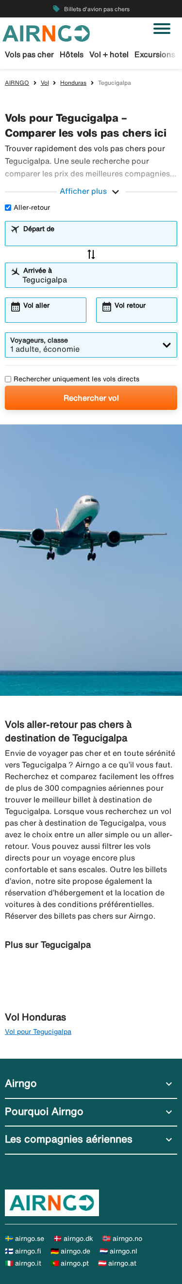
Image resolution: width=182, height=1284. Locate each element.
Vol (45, 82)
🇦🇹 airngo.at (117, 1263)
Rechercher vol (91, 398)
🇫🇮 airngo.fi (23, 1251)
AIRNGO (17, 82)
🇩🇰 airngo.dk (73, 1238)
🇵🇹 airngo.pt (69, 1263)
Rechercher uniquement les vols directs (76, 379)
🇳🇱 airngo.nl (118, 1251)
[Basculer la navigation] (161, 28)
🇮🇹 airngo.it (23, 1263)
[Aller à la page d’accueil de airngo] (46, 32)
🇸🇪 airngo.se (24, 1238)
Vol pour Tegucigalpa (38, 1031)
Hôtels (71, 54)
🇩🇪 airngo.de (70, 1251)
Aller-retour (32, 207)
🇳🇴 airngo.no (122, 1238)
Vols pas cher (29, 54)
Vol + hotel (109, 54)
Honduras (73, 82)
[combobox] (97, 238)
